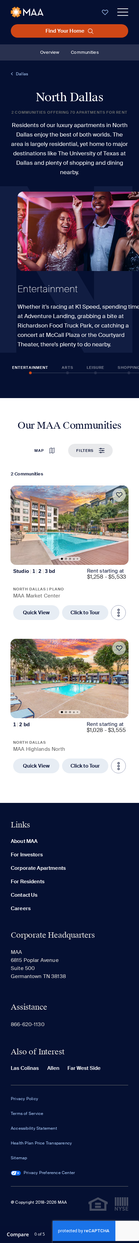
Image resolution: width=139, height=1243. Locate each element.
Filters (84, 450)
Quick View (36, 612)
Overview (49, 52)
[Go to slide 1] (62, 559)
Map (39, 450)
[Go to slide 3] (70, 559)
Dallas (22, 74)
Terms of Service (27, 1113)
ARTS (67, 367)
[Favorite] (119, 495)
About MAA (24, 841)
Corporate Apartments (38, 868)
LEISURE (96, 367)
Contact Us (24, 895)
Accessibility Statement (34, 1128)
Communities (85, 52)
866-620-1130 (28, 1024)
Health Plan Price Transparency (41, 1143)
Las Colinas (25, 1068)
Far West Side (84, 1068)
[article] (69, 552)
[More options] (118, 612)
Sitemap (19, 1158)
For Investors (27, 854)
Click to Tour (85, 612)
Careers (21, 908)
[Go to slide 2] (66, 559)
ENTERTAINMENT (30, 367)
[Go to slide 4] (74, 559)
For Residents (28, 881)
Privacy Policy (24, 1098)
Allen (53, 1068)
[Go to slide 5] (77, 558)
